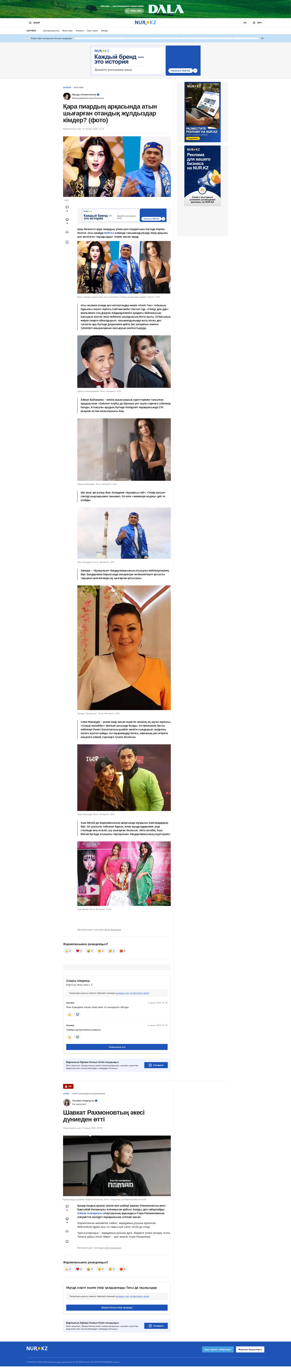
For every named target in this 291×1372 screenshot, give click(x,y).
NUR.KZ (109, 232)
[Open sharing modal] (67, 231)
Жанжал (80, 30)
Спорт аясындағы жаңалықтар (88, 1094)
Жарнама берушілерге (250, 1349)
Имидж (104, 30)
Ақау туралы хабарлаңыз (217, 1349)
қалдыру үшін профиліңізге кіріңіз (132, 993)
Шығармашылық (51, 30)
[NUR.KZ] (145, 22)
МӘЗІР (36, 23)
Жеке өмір (67, 30)
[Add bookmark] (67, 242)
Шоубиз (31, 30)
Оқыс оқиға (92, 30)
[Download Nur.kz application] (145, 9)
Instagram (158, 1065)
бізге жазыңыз (113, 929)
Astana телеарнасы (89, 1213)
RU (245, 23)
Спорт (66, 1094)
